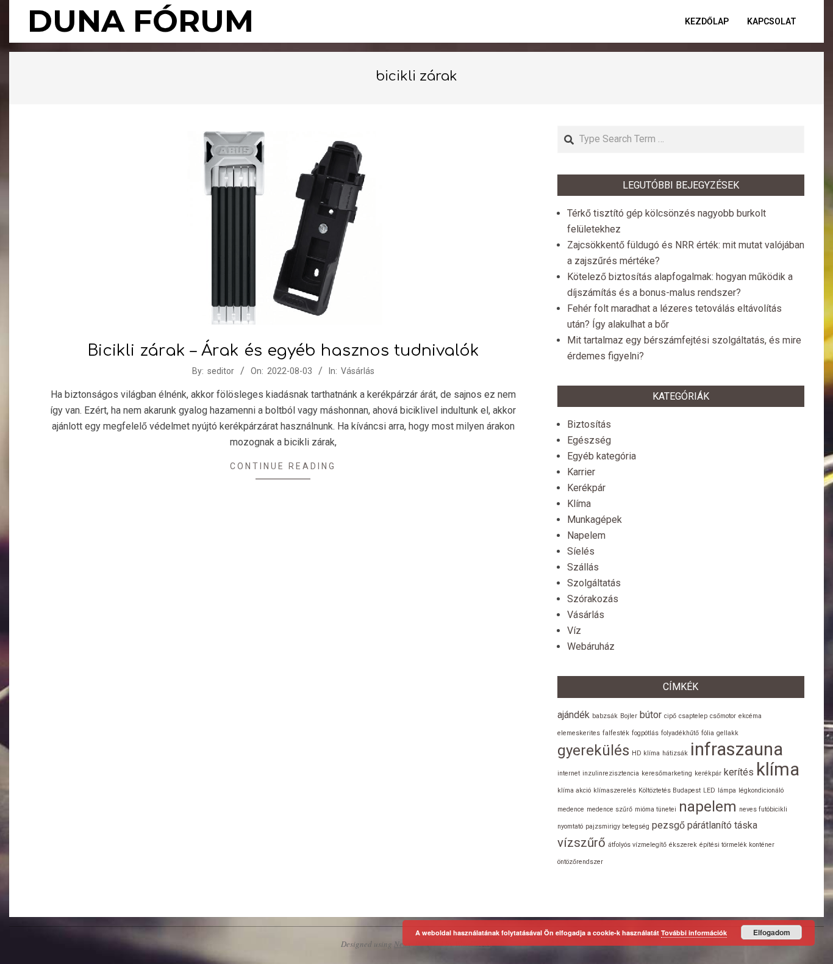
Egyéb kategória (601, 456)
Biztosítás (589, 424)
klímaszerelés (614, 790)
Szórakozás (592, 599)
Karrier (581, 472)
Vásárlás (357, 371)
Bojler (628, 716)
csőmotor (723, 716)
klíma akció (574, 790)
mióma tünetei (655, 809)
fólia (707, 733)
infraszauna (736, 749)
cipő (670, 716)
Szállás (583, 567)
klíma (777, 769)
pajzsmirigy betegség (617, 826)
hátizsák (675, 753)
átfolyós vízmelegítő (637, 845)
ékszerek (683, 845)
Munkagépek (594, 519)
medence (570, 809)
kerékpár (708, 773)
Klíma (579, 503)
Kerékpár (586, 488)
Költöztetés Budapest (669, 790)
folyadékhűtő (680, 733)
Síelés (581, 551)
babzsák (605, 716)
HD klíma (646, 753)
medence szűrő (609, 809)
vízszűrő (581, 842)
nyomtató (570, 826)
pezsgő (668, 825)
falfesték (615, 733)
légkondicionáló (761, 790)
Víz (574, 630)
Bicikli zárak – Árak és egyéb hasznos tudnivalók (283, 350)
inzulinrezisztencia (610, 773)
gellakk (727, 733)
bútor (651, 715)
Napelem (586, 535)
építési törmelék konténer (736, 845)
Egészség (589, 440)
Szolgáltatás (594, 583)
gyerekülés (593, 750)
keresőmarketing (667, 773)
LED (709, 790)
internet (568, 773)
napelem (708, 806)
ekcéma (750, 716)
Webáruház (591, 646)
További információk (694, 932)
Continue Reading (283, 466)
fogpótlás (645, 733)
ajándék (573, 715)
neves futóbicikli (763, 809)
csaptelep (693, 716)
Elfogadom (771, 932)
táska (745, 825)
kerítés (739, 772)
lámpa (727, 790)
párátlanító (709, 825)
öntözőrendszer (580, 862)
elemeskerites (578, 733)
